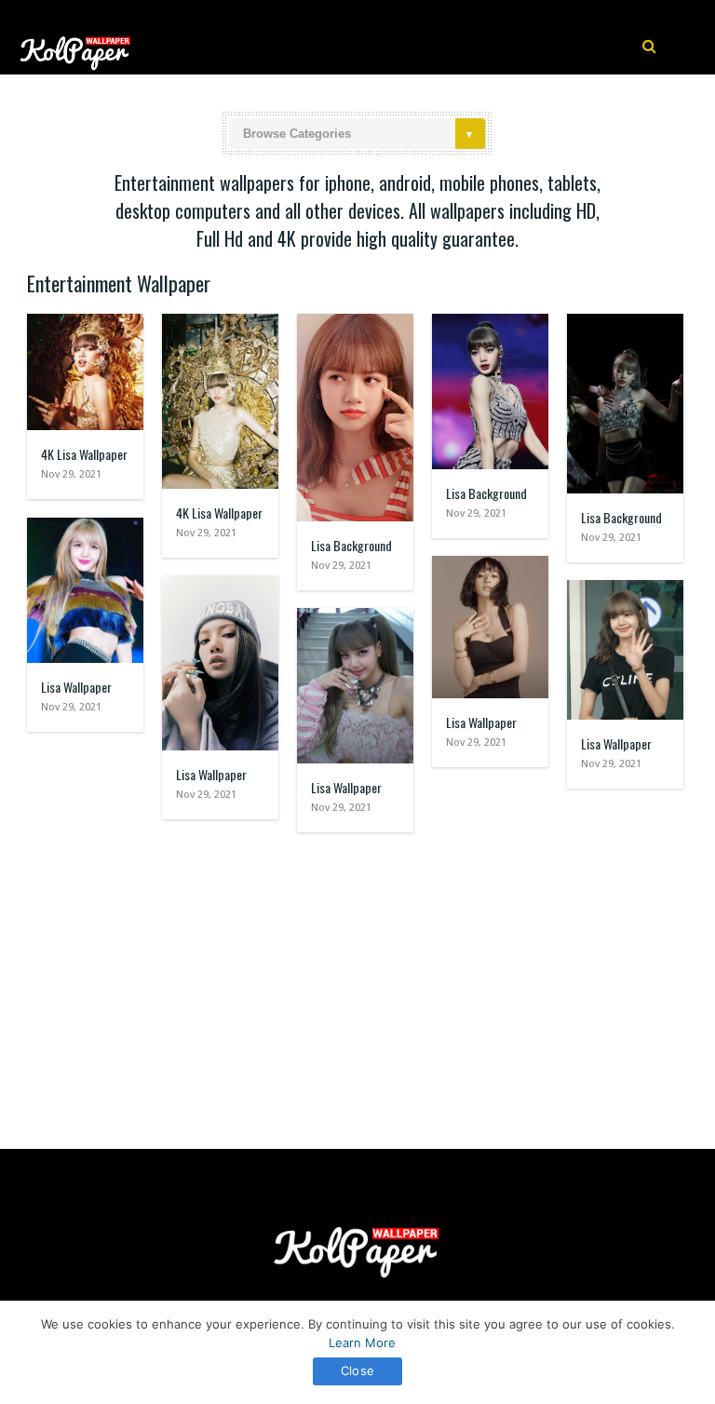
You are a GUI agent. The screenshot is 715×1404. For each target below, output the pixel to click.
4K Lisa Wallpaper (84, 454)
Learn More (362, 1342)
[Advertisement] (357, 981)
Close (357, 1370)
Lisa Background (351, 545)
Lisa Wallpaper (76, 686)
